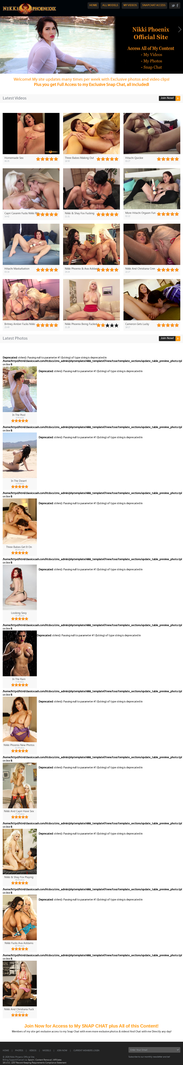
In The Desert (19, 480)
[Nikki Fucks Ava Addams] (20, 917)
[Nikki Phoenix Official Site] (29, 14)
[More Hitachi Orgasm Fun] (151, 188)
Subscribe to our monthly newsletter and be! (149, 1056)
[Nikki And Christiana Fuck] (20, 983)
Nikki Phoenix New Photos (19, 745)
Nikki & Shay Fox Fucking (79, 213)
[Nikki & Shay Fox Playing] (20, 851)
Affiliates (57, 1059)
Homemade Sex (13, 158)
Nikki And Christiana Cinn (140, 268)
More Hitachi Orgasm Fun (140, 213)
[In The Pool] (20, 389)
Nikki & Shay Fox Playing (18, 877)
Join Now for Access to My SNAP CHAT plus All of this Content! (91, 1026)
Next (179, 29)
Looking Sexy (19, 613)
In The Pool (18, 415)
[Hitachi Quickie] (151, 133)
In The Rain (18, 679)
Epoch (31, 1059)
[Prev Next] (91, 45)
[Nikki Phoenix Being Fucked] (91, 299)
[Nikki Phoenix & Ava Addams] (91, 244)
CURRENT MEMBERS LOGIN (86, 1050)
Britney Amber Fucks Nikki (19, 324)
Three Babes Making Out (79, 158)
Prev (3, 29)
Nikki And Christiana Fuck (19, 1009)
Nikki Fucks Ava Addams (19, 943)
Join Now (62, 1050)
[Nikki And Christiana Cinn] (151, 244)
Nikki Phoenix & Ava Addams (82, 268)
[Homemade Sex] (31, 133)
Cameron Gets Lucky (137, 324)
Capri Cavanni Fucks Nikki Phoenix (24, 213)
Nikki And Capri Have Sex (19, 811)
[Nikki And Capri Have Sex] (20, 785)
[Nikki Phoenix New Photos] (20, 719)
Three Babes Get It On (19, 547)
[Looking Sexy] (20, 587)
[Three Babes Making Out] (91, 133)
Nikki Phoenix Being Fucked (81, 324)
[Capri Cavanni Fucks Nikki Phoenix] (31, 189)
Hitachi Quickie (134, 158)
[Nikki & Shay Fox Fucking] (91, 189)
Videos (32, 1050)
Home (6, 1050)
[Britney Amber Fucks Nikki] (31, 299)
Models (47, 1050)
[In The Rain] (20, 653)
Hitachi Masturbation (16, 268)
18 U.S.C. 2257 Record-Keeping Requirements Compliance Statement (34, 1062)
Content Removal (44, 1059)
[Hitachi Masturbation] (31, 244)
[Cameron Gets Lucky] (151, 299)
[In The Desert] (20, 455)
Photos (19, 1050)
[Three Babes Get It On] (20, 521)
